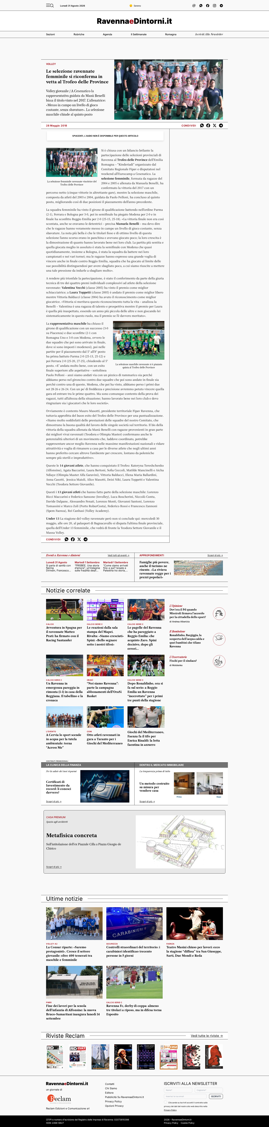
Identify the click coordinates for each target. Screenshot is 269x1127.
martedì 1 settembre (87, 562)
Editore (109, 1092)
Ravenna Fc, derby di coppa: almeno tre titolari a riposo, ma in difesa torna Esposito (134, 1010)
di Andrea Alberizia (180, 621)
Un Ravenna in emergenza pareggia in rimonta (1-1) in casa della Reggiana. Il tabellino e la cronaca (64, 692)
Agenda (107, 34)
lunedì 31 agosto (56, 562)
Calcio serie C (114, 1002)
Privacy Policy (113, 1101)
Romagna (170, 34)
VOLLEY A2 (51, 944)
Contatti (109, 1084)
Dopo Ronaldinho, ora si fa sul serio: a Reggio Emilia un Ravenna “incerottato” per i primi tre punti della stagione (145, 692)
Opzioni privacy (114, 1105)
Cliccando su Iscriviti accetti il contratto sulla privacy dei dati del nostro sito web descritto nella (186, 1106)
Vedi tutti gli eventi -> (118, 555)
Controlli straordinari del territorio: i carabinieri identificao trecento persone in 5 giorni (133, 951)
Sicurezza (112, 944)
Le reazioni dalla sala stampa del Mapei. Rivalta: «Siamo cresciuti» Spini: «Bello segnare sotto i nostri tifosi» (105, 636)
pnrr (49, 1002)
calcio (50, 624)
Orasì (90, 680)
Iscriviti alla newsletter (209, 34)
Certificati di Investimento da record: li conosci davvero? (58, 787)
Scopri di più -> (215, 555)
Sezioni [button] (50, 34)
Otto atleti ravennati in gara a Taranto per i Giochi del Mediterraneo (105, 739)
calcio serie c (95, 624)
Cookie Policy (187, 1123)
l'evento (51, 731)
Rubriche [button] (79, 34)
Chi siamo (111, 1088)
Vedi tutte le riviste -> (207, 1035)
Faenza (170, 944)
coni (89, 731)
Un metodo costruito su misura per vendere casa (154, 787)
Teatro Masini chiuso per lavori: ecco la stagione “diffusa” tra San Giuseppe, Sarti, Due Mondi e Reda (194, 951)
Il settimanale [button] (138, 34)
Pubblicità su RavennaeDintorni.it (124, 1097)
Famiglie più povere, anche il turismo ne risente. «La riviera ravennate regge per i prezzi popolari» (155, 570)
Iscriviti (216, 1096)
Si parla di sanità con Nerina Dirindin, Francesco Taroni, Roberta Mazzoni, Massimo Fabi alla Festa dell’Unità (58, 568)
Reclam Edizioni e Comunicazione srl (68, 1108)
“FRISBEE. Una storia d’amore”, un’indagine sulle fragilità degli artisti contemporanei (87, 568)
